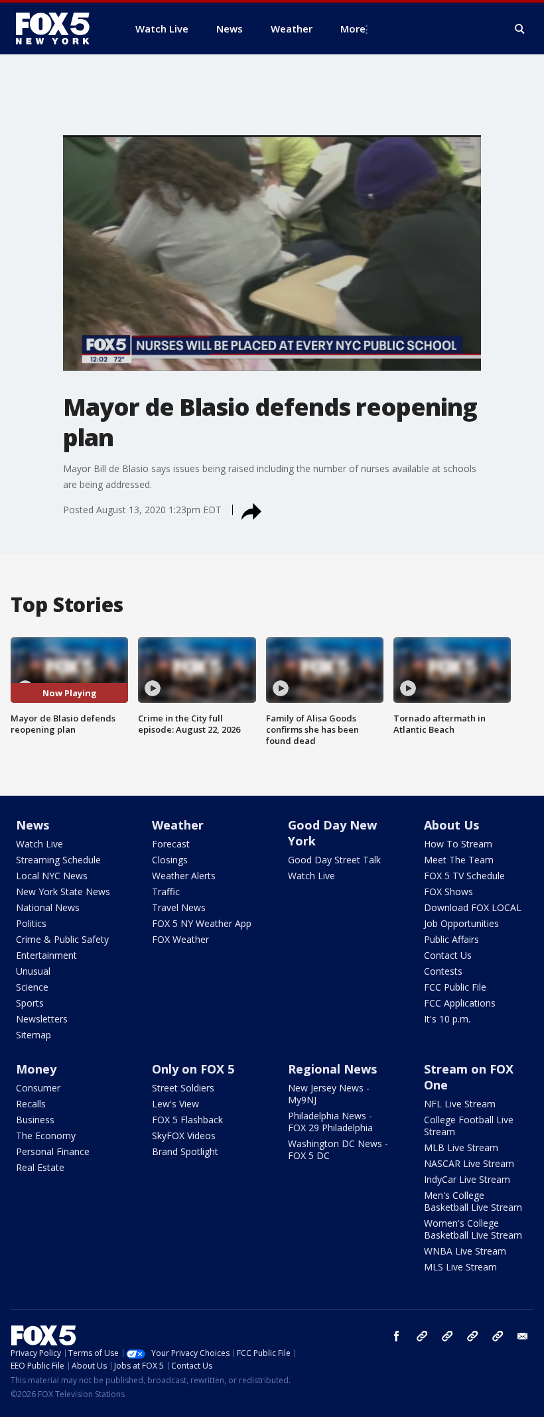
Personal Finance (53, 1151)
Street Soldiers (183, 1087)
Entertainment (46, 955)
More (353, 28)
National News (48, 907)
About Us (451, 825)
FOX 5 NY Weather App (201, 923)
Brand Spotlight (185, 1151)
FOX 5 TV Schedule (464, 875)
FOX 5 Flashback (187, 1119)
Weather (178, 825)
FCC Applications (460, 1003)
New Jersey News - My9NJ (329, 1093)
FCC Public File (455, 987)
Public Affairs (451, 939)
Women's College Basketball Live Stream (473, 1229)
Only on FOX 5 (193, 1069)
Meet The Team (459, 859)
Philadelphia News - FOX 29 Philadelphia (330, 1121)
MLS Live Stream (460, 1267)
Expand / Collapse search (520, 29)
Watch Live (39, 843)
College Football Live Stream (468, 1125)
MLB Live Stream (461, 1147)
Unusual (33, 971)
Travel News (179, 907)
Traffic (166, 891)
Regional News (332, 1069)
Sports (30, 1003)
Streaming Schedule (58, 859)
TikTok (447, 1336)
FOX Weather (180, 939)
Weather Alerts (184, 875)
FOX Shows (448, 891)
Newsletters (42, 1019)
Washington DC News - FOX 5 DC (338, 1149)
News (32, 825)
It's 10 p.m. (447, 1019)
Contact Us (448, 955)
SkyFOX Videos (184, 1135)
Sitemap (33, 1034)
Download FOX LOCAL (472, 907)
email (522, 1336)
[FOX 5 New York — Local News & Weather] (59, 28)
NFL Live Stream (460, 1103)
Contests (443, 971)
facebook (396, 1336)
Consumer (38, 1087)
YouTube (472, 1336)
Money (36, 1069)
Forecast (171, 843)
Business (35, 1119)
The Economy (46, 1135)
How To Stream (458, 843)
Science (32, 987)
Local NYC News (52, 875)
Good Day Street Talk (334, 859)
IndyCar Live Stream (467, 1179)
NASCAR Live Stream (469, 1163)
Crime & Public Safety (62, 939)
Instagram (422, 1336)
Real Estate (40, 1167)
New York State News (63, 891)
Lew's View (175, 1103)
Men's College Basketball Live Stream (473, 1201)
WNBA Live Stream (465, 1251)
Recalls (31, 1103)
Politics (31, 923)
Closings (170, 859)
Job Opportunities (461, 923)
